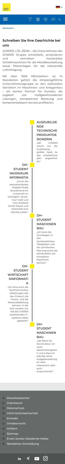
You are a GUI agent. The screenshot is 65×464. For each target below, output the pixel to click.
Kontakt (12, 418)
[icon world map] (37, 19)
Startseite (7, 28)
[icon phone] (45, 19)
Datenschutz (15, 408)
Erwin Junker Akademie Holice (27, 438)
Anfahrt (12, 428)
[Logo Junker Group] (6, 7)
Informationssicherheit (22, 413)
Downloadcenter (18, 398)
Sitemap (12, 433)
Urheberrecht (16, 423)
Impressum (14, 403)
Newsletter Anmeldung (23, 443)
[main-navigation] (5, 19)
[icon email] (53, 19)
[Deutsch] (58, 7)
